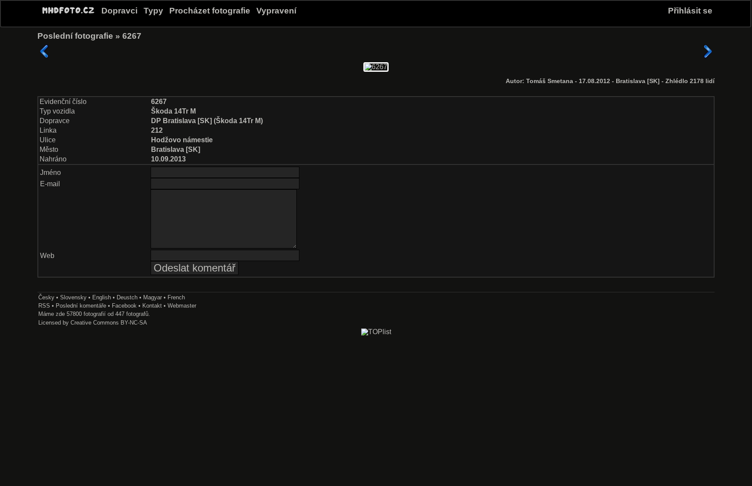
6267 (131, 35)
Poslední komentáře (81, 305)
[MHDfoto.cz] (68, 14)
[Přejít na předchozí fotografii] (44, 51)
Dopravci (119, 10)
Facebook (124, 305)
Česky (46, 297)
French (176, 297)
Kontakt (152, 305)
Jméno (50, 172)
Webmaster (182, 305)
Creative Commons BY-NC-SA (108, 322)
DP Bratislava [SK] (181, 120)
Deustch (127, 297)
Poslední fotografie (75, 35)
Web (47, 255)
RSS (44, 305)
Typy (153, 10)
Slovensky (73, 297)
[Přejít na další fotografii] (708, 51)
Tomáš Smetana (550, 81)
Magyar (152, 297)
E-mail (50, 184)
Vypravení (276, 10)
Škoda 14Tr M (173, 111)
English (101, 297)
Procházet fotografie (209, 10)
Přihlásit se (690, 10)
